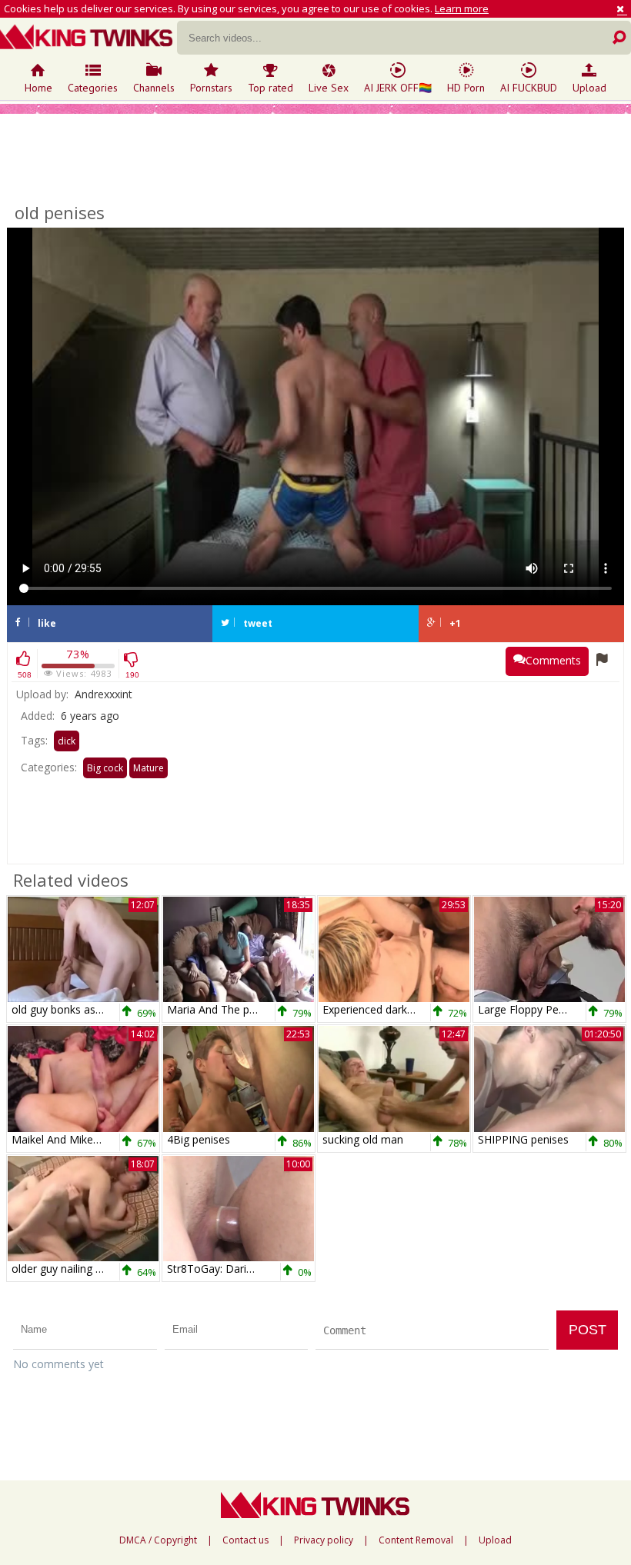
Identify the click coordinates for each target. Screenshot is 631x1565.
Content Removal (416, 1540)
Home (38, 88)
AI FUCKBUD (528, 88)
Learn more (462, 8)
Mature (148, 767)
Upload (589, 88)
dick (66, 741)
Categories (93, 88)
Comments (553, 660)
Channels (154, 88)
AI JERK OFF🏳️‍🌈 (398, 88)
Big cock (105, 767)
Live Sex (329, 88)
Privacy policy (323, 1540)
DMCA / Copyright (158, 1540)
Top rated (270, 88)
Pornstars (211, 88)
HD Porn (466, 88)
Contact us (245, 1540)
